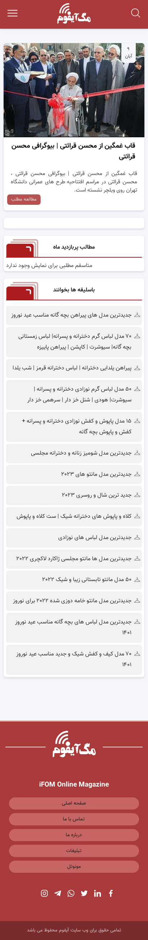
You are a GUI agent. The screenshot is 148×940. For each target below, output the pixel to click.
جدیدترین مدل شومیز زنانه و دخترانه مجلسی (81, 453)
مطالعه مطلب (24, 199)
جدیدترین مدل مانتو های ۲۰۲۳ (96, 474)
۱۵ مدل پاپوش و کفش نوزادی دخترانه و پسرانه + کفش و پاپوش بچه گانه (76, 427)
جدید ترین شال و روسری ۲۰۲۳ (96, 495)
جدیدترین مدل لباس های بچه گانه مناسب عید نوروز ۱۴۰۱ (73, 627)
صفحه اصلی (74, 803)
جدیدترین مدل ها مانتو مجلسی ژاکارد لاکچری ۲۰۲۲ (74, 558)
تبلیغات (74, 851)
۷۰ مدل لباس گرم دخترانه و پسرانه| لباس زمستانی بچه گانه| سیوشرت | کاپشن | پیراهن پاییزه (74, 342)
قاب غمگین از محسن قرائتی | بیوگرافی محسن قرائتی (73, 151)
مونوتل (74, 867)
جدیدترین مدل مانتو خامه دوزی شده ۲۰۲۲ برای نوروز (72, 600)
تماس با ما (74, 819)
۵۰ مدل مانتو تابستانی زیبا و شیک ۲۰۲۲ (86, 579)
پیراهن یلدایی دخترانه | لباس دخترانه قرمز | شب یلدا (72, 368)
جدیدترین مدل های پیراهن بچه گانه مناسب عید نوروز (71, 315)
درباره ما (74, 835)
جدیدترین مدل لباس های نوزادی (94, 537)
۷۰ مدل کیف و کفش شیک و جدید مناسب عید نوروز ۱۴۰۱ (73, 659)
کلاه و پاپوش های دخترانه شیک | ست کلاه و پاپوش (74, 516)
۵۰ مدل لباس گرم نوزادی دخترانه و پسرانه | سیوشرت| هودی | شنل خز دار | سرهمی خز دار (78, 395)
